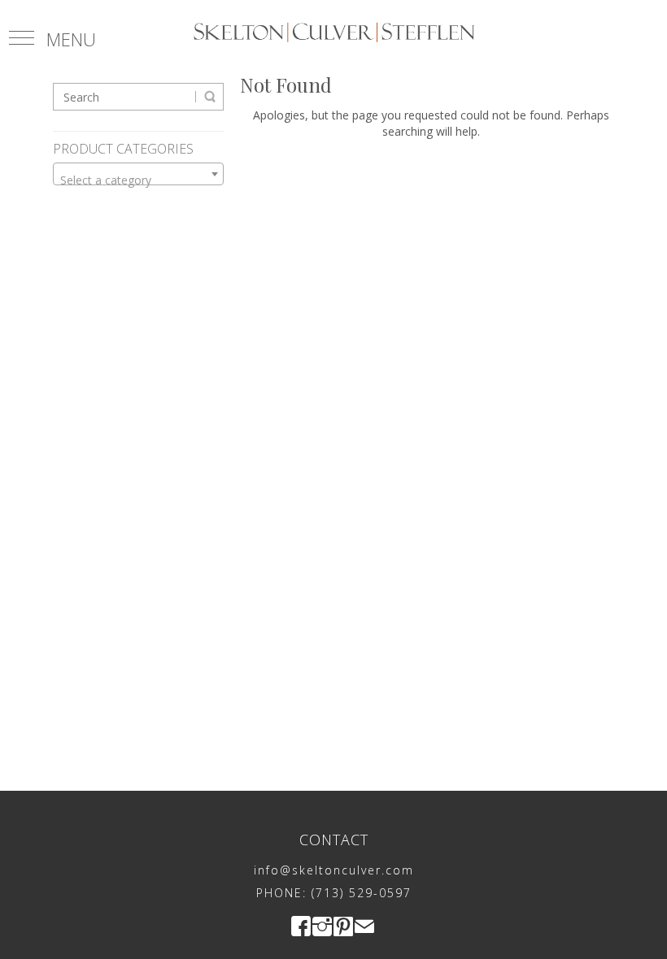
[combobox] (138, 174)
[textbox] (138, 180)
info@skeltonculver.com (334, 870)
